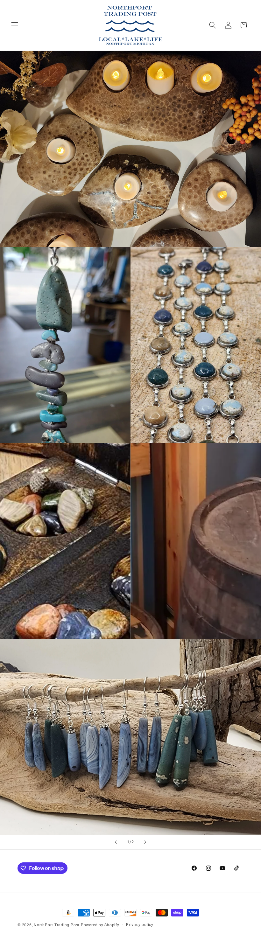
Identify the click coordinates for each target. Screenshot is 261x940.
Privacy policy (139, 925)
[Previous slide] (116, 842)
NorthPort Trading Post (57, 925)
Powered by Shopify (100, 925)
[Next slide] (145, 842)
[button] (14, 25)
